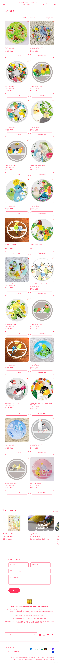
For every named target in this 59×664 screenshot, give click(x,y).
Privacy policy (50, 657)
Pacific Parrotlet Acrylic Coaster (12, 205)
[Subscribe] (35, 634)
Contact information (49, 659)
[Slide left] (25, 551)
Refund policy (41, 657)
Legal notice (38, 659)
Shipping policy (29, 659)
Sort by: (24, 18)
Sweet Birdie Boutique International (25, 657)
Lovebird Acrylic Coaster (36, 86)
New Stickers (9, 534)
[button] (4, 4)
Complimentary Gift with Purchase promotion (29, 622)
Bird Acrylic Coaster (9, 86)
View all (55, 511)
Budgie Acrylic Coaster (10, 244)
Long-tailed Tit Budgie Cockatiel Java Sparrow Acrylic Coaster (41, 284)
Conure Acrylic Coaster (10, 283)
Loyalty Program (46, 621)
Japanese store (39, 615)
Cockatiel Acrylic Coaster (36, 126)
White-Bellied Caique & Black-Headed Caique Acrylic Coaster (41, 404)
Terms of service (18, 659)
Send (14, 590)
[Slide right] (33, 551)
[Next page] (37, 501)
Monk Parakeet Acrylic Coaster (37, 165)
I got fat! (33, 534)
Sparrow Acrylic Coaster (10, 47)
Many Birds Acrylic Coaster (36, 47)
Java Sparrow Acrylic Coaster (12, 403)
